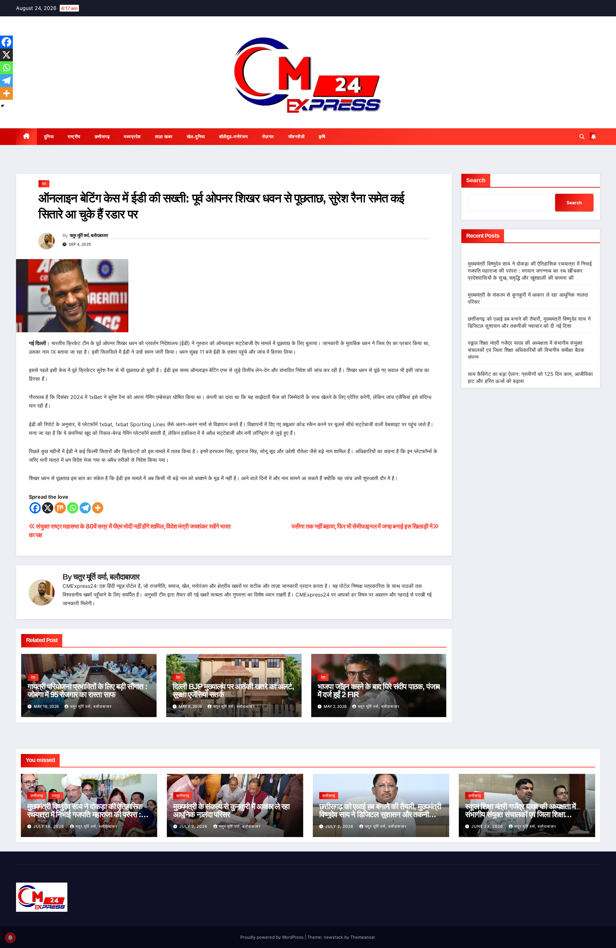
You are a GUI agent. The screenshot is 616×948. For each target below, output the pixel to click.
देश (44, 183)
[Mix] (60, 507)
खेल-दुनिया (196, 136)
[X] (47, 507)
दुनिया (49, 136)
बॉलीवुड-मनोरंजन (233, 136)
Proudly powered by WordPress (272, 937)
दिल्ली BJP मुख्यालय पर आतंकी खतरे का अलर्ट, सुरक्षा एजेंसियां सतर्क (233, 690)
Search (475, 180)
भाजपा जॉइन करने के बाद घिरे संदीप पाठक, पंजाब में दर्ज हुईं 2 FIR (379, 690)
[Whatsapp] (72, 507)
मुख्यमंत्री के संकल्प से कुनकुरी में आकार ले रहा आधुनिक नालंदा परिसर (231, 810)
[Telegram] (85, 507)
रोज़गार (268, 136)
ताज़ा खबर (164, 136)
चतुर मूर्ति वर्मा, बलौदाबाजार (89, 235)
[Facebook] (35, 507)
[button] (582, 136)
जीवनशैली (296, 136)
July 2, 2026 (194, 826)
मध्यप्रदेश (132, 136)
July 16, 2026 (49, 826)
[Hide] (2, 105)
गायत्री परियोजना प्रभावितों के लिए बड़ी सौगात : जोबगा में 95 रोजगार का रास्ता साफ (87, 690)
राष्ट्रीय (74, 136)
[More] (97, 507)
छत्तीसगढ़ (102, 136)
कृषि (322, 136)
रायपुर (56, 795)
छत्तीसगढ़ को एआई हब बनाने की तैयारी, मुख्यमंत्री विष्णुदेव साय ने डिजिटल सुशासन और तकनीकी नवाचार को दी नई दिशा (380, 814)
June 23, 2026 (487, 826)
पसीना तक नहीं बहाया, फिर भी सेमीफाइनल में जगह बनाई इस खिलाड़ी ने (362, 526)
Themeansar (362, 937)
